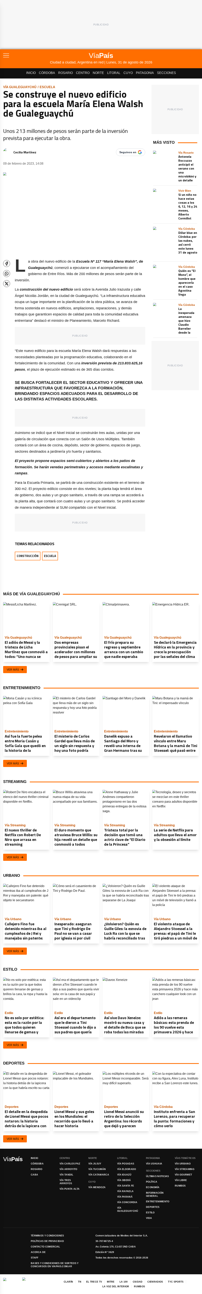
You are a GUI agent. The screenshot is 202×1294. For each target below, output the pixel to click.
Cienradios (155, 1281)
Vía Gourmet (183, 1174)
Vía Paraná (125, 1196)
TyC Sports (175, 1281)
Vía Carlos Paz (70, 1163)
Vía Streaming (184, 1169)
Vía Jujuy (94, 1163)
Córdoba (47, 73)
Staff (34, 1257)
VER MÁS (13, 669)
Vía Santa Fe (125, 1185)
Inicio (31, 73)
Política (151, 1181)
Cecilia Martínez (24, 152)
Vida (149, 1218)
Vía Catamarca (98, 1174)
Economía (152, 1187)
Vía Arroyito (68, 1169)
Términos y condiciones (47, 1235)
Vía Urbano (183, 1163)
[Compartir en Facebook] (6, 263)
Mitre (111, 1281)
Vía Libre (181, 1180)
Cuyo (128, 73)
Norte (98, 73)
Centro (83, 73)
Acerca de (38, 1252)
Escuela (47, 87)
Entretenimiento (157, 1201)
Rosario (65, 73)
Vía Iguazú (124, 1174)
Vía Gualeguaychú (19, 87)
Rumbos (180, 1185)
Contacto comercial (45, 1246)
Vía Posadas (125, 1163)
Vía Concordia (127, 1202)
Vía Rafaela (125, 1191)
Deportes (152, 1207)
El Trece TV (94, 1281)
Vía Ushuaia (154, 1163)
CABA (34, 1174)
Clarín (68, 1281)
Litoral (113, 73)
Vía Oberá (124, 1180)
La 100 (124, 1281)
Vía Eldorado (126, 1169)
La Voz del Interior (115, 1286)
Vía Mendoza (97, 1187)
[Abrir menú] (26, 55)
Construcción (27, 556)
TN (79, 1281)
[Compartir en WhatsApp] (6, 273)
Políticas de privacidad (47, 1241)
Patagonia (145, 73)
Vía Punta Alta (69, 1189)
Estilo (150, 1212)
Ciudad (138, 1281)
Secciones (166, 73)
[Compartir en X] (6, 283)
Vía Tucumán (97, 1169)
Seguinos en (127, 152)
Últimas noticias (157, 1176)
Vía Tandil (66, 1174)
